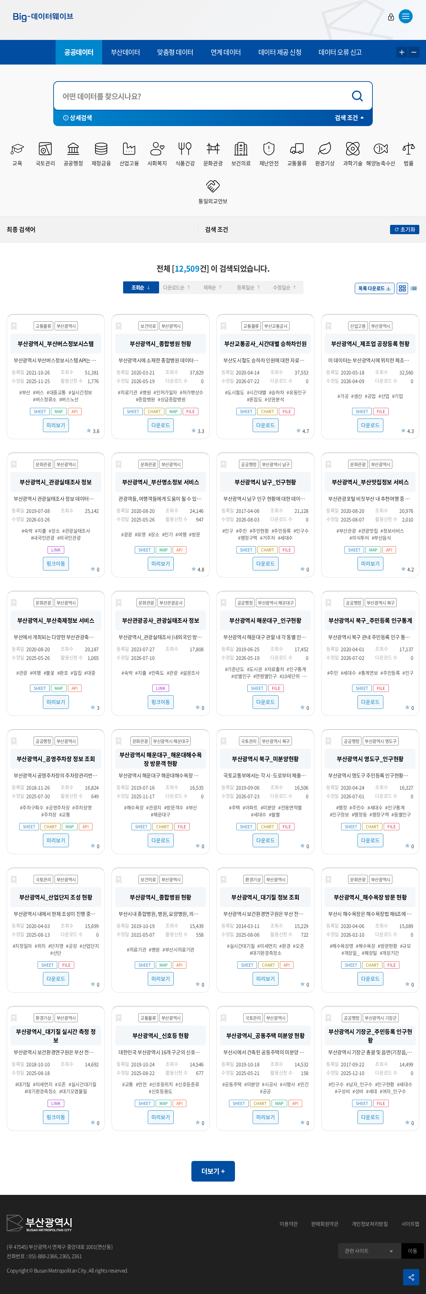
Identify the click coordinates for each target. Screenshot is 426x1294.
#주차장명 (82, 807)
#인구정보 (339, 814)
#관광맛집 (368, 530)
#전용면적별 (290, 807)
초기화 (407, 229)
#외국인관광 (69, 537)
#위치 (40, 945)
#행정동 (359, 814)
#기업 (397, 396)
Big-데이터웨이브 (43, 17)
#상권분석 (274, 399)
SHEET (40, 411)
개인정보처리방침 (370, 1223)
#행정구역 (247, 537)
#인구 (227, 530)
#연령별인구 (265, 676)
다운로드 (160, 425)
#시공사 (269, 1084)
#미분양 (268, 807)
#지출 (40, 530)
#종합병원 (145, 399)
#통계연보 (368, 672)
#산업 (383, 396)
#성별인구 (241, 676)
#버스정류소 (45, 399)
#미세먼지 (267, 945)
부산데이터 (125, 52)
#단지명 (56, 945)
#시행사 (287, 1084)
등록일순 (245, 287)
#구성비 (342, 1091)
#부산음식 (381, 537)
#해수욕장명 (341, 945)
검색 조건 (346, 117)
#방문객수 (173, 807)
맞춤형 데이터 (175, 52)
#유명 (140, 534)
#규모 (405, 945)
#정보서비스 (392, 530)
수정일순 (281, 287)
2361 (77, 1256)
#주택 (234, 807)
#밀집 (76, 672)
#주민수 (357, 807)
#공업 (370, 396)
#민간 (303, 1084)
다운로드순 (173, 287)
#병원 (145, 392)
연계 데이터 (226, 52)
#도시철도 (234, 392)
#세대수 (285, 537)
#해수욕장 (133, 807)
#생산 (356, 396)
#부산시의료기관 (178, 949)
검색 (359, 95)
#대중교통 (56, 392)
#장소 (54, 530)
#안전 (141, 1084)
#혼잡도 (254, 399)
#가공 (342, 396)
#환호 (62, 672)
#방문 (194, 534)
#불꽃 (49, 672)
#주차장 (49, 814)
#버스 (38, 392)
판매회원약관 (324, 1223)
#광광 (126, 534)
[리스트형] (413, 288)
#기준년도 (234, 669)
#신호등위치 (161, 1084)
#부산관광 (346, 530)
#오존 (298, 945)
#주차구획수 (32, 807)
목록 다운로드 (371, 288)
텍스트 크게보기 (401, 52)
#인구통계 (296, 669)
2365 (64, 1256)
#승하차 (276, 392)
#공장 (71, 945)
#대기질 (23, 1084)
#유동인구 (296, 392)
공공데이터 (79, 52)
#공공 (265, 1091)
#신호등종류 (187, 1084)
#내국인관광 (43, 537)
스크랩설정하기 (13, 326)
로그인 (391, 17)
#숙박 (27, 530)
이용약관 (289, 1223)
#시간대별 (256, 392)
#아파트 (250, 807)
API (75, 411)
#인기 (167, 534)
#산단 (55, 952)
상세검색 (81, 117)
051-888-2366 (43, 1256)
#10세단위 (290, 676)
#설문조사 (190, 672)
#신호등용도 (160, 1091)
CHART (154, 411)
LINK (56, 550)
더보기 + (213, 1171)
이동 (412, 1250)
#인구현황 (384, 1084)
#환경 (284, 945)
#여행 (180, 534)
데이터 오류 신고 (340, 52)
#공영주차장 (58, 807)
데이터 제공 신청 (280, 52)
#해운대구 (160, 814)
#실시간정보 (80, 392)
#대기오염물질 (73, 1091)
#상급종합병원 (171, 399)
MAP (59, 411)
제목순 (209, 287)
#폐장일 (369, 952)
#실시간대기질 (241, 945)
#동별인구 (401, 814)
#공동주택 (232, 1084)
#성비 (357, 1091)
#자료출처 (274, 669)
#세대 (371, 1091)
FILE (190, 411)
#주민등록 (281, 530)
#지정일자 (22, 945)
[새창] (39, 1224)
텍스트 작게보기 (413, 52)
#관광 (21, 672)
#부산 (24, 392)
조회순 (137, 287)
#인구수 (301, 530)
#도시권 (254, 669)
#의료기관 (127, 392)
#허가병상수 (191, 392)
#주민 (241, 530)
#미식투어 (359, 537)
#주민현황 (259, 530)
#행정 (341, 807)
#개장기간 (389, 952)
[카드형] (402, 288)
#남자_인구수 (359, 1084)
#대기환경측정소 (266, 952)
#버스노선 (69, 399)
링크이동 (56, 563)
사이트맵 (410, 1223)
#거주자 (267, 537)
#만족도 (156, 672)
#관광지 (153, 807)
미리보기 (56, 425)
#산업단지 (89, 945)
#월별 (274, 814)
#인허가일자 (165, 392)
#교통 (64, 814)
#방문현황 (387, 945)
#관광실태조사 (76, 530)
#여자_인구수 (393, 1091)
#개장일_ (350, 952)
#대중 (89, 672)
